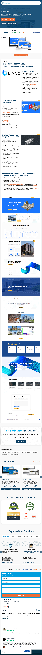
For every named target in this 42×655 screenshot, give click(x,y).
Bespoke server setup (7, 112)
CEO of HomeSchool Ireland (14, 628)
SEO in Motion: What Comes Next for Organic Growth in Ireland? (15, 613)
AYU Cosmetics (11, 638)
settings (9, 652)
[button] (30, 106)
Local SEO (5, 117)
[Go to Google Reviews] (36, 569)
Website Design (11, 489)
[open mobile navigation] (39, 3)
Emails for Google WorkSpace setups (15, 184)
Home (2, 8)
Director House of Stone (14, 646)
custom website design (33, 84)
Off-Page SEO (6, 120)
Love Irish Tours (6, 479)
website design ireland (14, 454)
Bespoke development (7, 110)
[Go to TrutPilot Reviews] (18, 569)
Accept (27, 651)
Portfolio (6, 8)
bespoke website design (6, 452)
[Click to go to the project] (10, 471)
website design (34, 452)
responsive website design (25, 452)
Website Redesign (33, 489)
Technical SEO (6, 119)
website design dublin (5, 454)
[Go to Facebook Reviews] (28, 569)
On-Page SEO (5, 121)
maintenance (36, 188)
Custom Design (12, 23)
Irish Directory (27, 478)
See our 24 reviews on (8, 569)
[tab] (6, 536)
